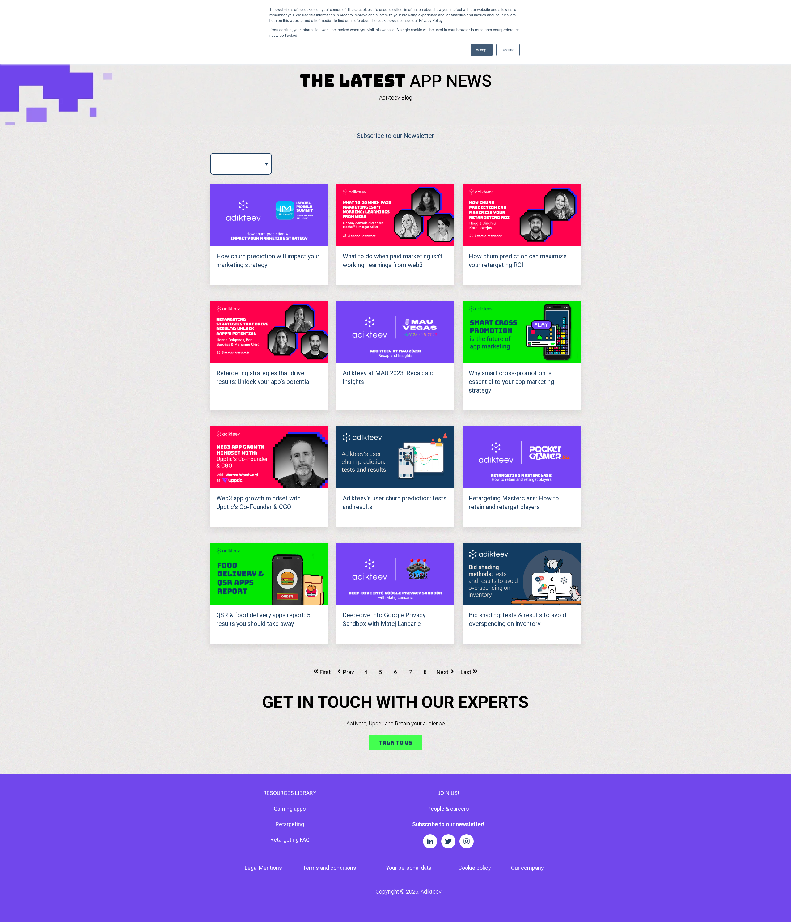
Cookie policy (474, 868)
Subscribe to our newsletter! (448, 824)
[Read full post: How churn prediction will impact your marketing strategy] (269, 215)
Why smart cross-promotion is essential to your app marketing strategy (511, 381)
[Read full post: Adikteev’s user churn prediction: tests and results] (395, 457)
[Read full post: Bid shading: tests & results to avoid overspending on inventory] (522, 574)
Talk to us (395, 742)
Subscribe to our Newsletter (395, 135)
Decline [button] (507, 49)
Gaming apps (290, 808)
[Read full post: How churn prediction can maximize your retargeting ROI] (522, 215)
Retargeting (290, 824)
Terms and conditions (329, 868)
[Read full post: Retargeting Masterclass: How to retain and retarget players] (522, 457)
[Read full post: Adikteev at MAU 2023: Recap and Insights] (395, 332)
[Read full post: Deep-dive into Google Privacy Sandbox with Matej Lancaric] (395, 574)
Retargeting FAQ (290, 839)
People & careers (448, 808)
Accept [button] (481, 49)
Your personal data (408, 868)
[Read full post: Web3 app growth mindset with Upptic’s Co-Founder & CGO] (269, 457)
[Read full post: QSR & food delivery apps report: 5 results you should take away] (269, 574)
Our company (527, 868)
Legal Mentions (263, 868)
